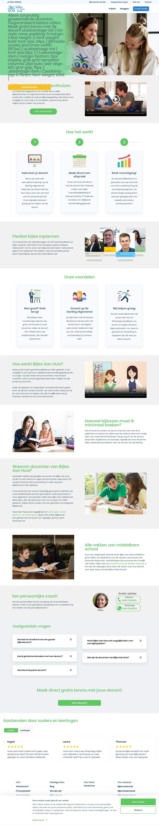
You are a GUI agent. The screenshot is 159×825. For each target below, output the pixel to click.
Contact (148, 2)
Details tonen (38, 820)
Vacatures (89, 786)
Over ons (136, 2)
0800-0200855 (15, 2)
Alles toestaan (138, 802)
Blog (52, 786)
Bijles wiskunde (125, 786)
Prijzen (112, 8)
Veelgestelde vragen (119, 2)
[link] (16, 8)
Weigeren (138, 810)
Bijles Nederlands (126, 791)
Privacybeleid (23, 791)
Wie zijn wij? (56, 791)
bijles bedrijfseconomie (116, 563)
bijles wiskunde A (138, 563)
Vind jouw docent (43, 111)
